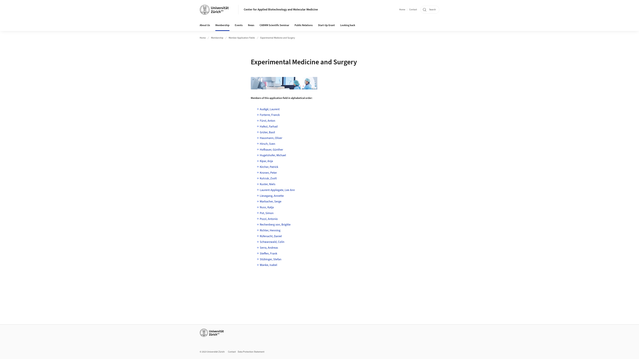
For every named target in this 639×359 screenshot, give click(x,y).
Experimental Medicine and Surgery (277, 38)
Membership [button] (222, 25)
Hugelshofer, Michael (273, 155)
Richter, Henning (270, 230)
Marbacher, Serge (270, 201)
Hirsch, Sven (267, 144)
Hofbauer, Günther (271, 150)
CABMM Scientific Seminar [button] (274, 25)
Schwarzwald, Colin (272, 242)
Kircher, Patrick (269, 167)
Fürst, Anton (267, 121)
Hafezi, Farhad (269, 126)
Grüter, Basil (267, 132)
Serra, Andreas (269, 248)
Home (402, 9)
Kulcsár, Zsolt (268, 178)
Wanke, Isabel (268, 265)
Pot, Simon (267, 213)
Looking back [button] (347, 25)
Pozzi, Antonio (269, 219)
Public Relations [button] (304, 25)
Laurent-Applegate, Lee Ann (277, 190)
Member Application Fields (242, 38)
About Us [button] (205, 25)
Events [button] (239, 25)
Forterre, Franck (270, 115)
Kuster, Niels (267, 184)
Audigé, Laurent (270, 109)
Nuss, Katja (267, 207)
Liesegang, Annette (272, 196)
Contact (413, 9)
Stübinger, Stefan (270, 259)
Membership (217, 38)
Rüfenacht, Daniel (271, 236)
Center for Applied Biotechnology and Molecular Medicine (281, 9)
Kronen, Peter (268, 173)
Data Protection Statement (251, 352)
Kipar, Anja (266, 161)
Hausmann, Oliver (271, 138)
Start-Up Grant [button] (326, 25)
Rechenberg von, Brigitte (275, 225)
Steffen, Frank (268, 253)
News (251, 25)
